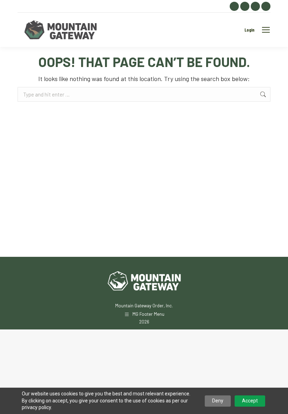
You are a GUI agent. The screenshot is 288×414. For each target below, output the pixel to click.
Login (249, 30)
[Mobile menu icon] (265, 29)
